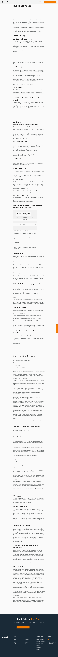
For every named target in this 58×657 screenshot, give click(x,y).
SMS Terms (35, 653)
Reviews (33, 1)
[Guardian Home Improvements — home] (5, 2)
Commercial (27, 1)
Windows (21, 1)
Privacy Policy (31, 653)
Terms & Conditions (39, 653)
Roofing (12, 1)
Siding (17, 1)
